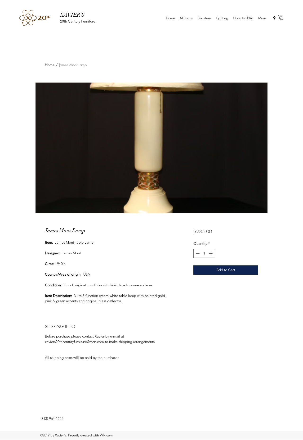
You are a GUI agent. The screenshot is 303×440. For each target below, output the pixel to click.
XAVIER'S (72, 15)
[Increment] (211, 253)
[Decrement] (197, 253)
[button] (281, 17)
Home (49, 64)
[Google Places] (274, 18)
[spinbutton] (204, 253)
